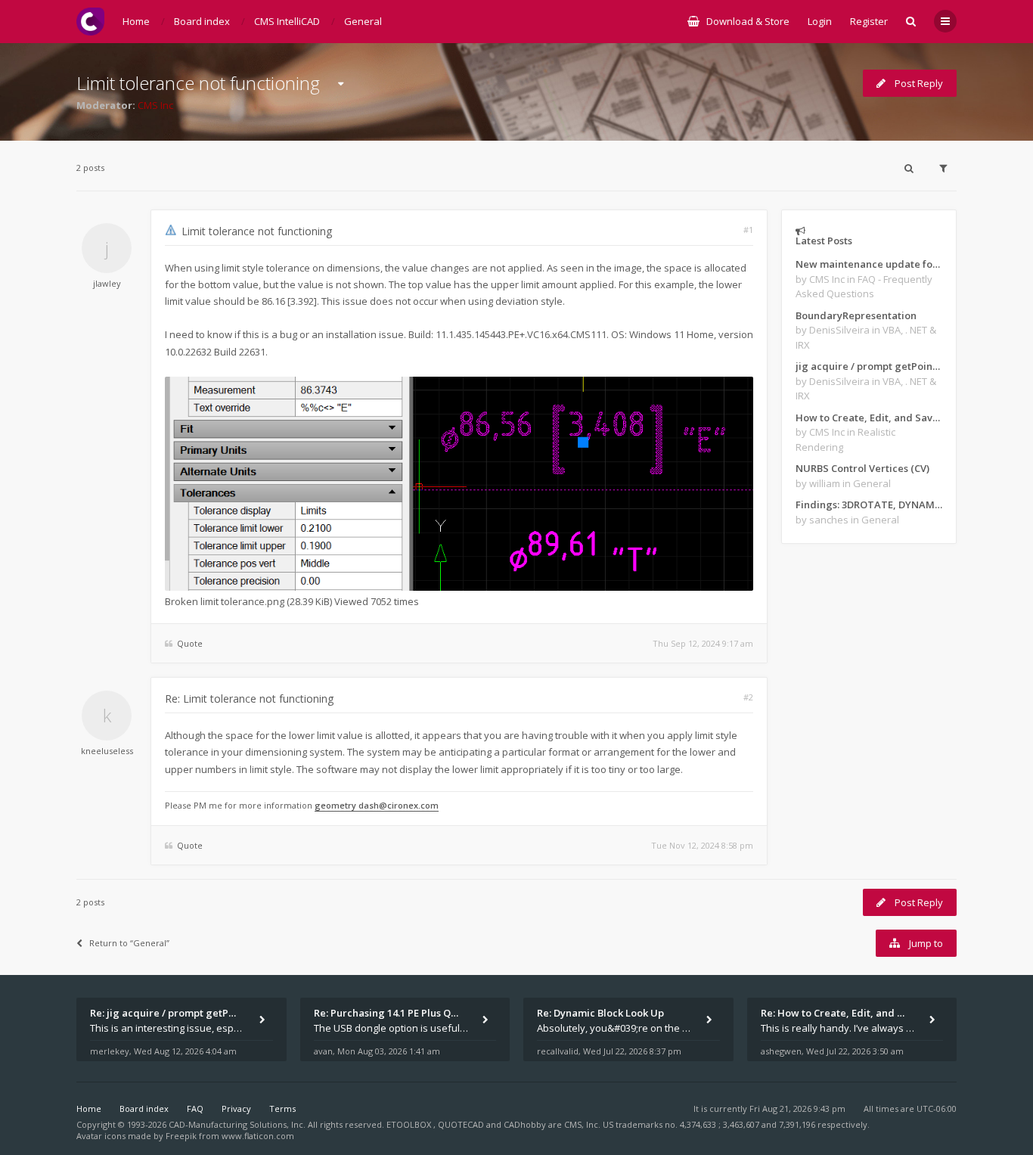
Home (88, 1108)
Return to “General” (129, 943)
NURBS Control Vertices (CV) (862, 468)
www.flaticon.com (258, 1135)
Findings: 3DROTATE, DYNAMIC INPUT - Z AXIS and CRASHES (869, 504)
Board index (144, 1108)
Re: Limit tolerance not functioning (249, 698)
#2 (748, 697)
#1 (748, 229)
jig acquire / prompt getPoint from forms (869, 366)
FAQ (195, 1108)
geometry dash (347, 805)
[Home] (90, 22)
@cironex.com (409, 805)
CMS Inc (155, 105)
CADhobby (525, 1124)
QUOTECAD (462, 1124)
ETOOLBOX (409, 1124)
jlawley (107, 283)
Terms (282, 1108)
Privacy (236, 1108)
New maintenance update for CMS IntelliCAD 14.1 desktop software (869, 264)
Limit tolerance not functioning (198, 82)
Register (869, 21)
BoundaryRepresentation (856, 315)
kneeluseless (107, 750)
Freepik (181, 1135)
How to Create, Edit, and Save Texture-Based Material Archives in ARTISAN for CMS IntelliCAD (869, 417)
